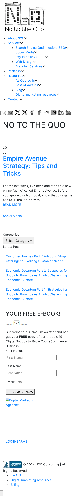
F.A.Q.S (16, 475)
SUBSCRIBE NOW (20, 392)
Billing (15, 485)
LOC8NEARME (16, 441)
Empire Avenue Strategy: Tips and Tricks (30, 166)
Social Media (25, 52)
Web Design (24, 62)
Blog (19, 90)
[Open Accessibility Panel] (1, 493)
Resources (15, 76)
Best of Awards (27, 85)
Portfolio (14, 71)
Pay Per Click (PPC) (30, 57)
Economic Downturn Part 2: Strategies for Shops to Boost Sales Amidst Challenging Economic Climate (37, 275)
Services (14, 43)
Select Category (17, 241)
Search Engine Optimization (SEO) (41, 47)
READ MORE (12, 205)
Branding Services (29, 66)
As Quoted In (25, 80)
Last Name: (14, 366)
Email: (10, 382)
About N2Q (16, 38)
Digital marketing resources (36, 94)
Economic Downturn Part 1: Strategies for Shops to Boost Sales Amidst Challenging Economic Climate (36, 294)
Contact (14, 99)
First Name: (14, 351)
